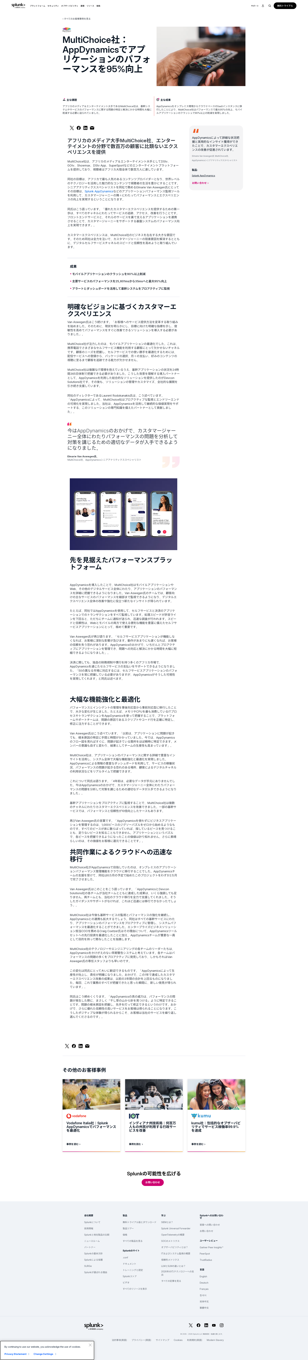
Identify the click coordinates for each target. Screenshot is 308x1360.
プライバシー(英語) (141, 1340)
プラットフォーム (37, 6)
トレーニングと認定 (133, 1270)
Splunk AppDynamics (99, 191)
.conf (125, 1257)
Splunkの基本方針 (93, 1253)
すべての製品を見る (133, 1241)
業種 (82, 6)
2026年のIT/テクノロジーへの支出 (177, 1273)
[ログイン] (263, 5)
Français (204, 1289)
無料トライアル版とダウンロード (139, 1222)
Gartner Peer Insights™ (211, 1247)
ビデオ (126, 1282)
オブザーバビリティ (69, 6)
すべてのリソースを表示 (135, 1288)
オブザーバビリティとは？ (174, 1247)
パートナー (89, 1247)
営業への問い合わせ (210, 1224)
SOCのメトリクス (170, 1241)
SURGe (88, 1266)
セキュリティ (53, 6)
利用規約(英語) (194, 1340)
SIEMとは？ (167, 1222)
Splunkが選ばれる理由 (95, 1272)
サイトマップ (162, 1340)
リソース (90, 6)
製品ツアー (128, 1228)
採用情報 (88, 1228)
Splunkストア (130, 1276)
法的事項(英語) (119, 1340)
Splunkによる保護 (93, 1259)
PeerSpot (205, 1253)
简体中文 (204, 1301)
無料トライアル (285, 5)
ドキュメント (129, 1263)
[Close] (90, 1345)
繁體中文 (204, 1307)
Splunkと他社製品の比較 (96, 1234)
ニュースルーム (92, 1241)
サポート (255, 6)
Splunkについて (92, 1222)
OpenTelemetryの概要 (172, 1234)
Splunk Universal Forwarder (175, 1228)
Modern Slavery (215, 1340)
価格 (125, 1234)
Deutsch (204, 1282)
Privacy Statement (15, 1354)
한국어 (203, 1295)
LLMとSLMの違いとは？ (173, 1266)
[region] (47, 1350)
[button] (37, 5)
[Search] (270, 6)
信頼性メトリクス (170, 1259)
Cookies (178, 1340)
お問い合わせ (199, 182)
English (203, 1276)
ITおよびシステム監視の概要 (175, 1253)
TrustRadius (206, 1260)
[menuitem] (37, 5)
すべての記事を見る (171, 1281)
